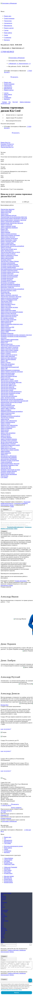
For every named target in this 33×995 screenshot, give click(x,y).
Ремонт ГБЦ (4, 229)
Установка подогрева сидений (9, 275)
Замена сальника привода (8, 426)
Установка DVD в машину (8, 281)
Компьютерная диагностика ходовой (11, 402)
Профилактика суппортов (8, 443)
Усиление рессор (5, 434)
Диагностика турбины (7, 394)
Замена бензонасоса (6, 302)
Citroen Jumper (8, 859)
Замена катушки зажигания (8, 358)
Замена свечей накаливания (9, 474)
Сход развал (4, 477)
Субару (3, 917)
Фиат (2, 940)
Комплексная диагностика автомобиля (12, 399)
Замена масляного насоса (8, 304)
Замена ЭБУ (4, 368)
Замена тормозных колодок (8, 215)
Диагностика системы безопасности (11, 391)
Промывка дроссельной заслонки (10, 469)
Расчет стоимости (16, 807)
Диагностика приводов (7, 387)
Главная (4, 102)
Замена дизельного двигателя (9, 295)
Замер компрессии (6, 322)
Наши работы (8, 32)
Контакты (7, 40)
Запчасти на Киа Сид (7, 145)
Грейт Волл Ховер (6, 893)
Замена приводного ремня (8, 310)
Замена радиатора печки (8, 413)
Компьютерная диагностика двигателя (12, 223)
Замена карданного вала (8, 373)
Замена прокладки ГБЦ (7, 327)
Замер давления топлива (8, 397)
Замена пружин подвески (8, 253)
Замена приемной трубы (8, 405)
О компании (7, 37)
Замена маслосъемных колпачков (10, 235)
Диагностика (8, 21)
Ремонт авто (7, 16)
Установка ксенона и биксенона (10, 266)
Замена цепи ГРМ (6, 212)
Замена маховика (5, 309)
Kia (10, 102)
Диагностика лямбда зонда (8, 385)
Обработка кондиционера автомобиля (12, 411)
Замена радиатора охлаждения (9, 298)
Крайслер (3, 897)
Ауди (2, 922)
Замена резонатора (6, 404)
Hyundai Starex (8, 873)
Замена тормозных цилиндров (9, 348)
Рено (2, 913)
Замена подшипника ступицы (9, 255)
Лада (2, 925)
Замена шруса (5, 230)
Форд (2, 924)
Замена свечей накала (7, 321)
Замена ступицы (5, 423)
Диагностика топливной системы (10, 393)
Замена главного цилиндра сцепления (12, 371)
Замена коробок (5, 451)
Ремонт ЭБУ (4, 361)
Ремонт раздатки (5, 377)
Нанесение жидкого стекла (8, 290)
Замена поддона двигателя (8, 313)
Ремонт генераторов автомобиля (10, 221)
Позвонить (13, 77)
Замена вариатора (6, 453)
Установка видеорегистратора (9, 264)
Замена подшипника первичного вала (12, 324)
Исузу (2, 904)
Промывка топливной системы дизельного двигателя (16, 335)
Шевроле (3, 896)
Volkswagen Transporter (10, 867)
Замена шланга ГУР (6, 341)
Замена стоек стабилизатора (9, 420)
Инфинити (4, 902)
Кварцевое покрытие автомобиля (10, 286)
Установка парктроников (8, 263)
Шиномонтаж (8, 25)
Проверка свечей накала (8, 472)
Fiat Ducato (7, 868)
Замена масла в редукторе (8, 448)
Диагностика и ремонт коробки (10, 449)
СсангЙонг (4, 916)
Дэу (2, 901)
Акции (6, 35)
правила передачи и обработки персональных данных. (13, 950)
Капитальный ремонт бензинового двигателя (14, 218)
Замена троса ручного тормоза (9, 350)
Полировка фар (5, 292)
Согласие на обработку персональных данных (17, 889)
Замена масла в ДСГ (6, 446)
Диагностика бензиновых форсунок (11, 382)
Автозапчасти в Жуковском (8, 456)
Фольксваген (4, 910)
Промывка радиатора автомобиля (10, 416)
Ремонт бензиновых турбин (9, 240)
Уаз (2, 939)
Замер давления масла (7, 250)
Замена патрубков (6, 305)
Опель (2, 934)
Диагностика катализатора (8, 388)
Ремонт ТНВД (5, 332)
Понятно (16, 992)
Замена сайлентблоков (7, 256)
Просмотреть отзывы (7, 585)
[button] (3, 705)
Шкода (3, 914)
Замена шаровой (5, 232)
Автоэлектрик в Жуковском (9, 459)
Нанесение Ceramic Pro (7, 287)
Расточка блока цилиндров (8, 319)
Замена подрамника (6, 428)
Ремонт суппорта (6, 353)
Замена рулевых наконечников (9, 339)
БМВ (2, 894)
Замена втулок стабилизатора (9, 425)
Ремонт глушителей (6, 224)
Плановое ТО (5, 815)
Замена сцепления (6, 247)
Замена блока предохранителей (10, 367)
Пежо (2, 936)
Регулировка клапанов (7, 318)
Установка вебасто (6, 260)
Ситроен (3, 899)
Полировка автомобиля (7, 282)
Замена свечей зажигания (8, 244)
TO (5, 838)
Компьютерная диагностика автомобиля (12, 246)
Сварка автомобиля (6, 462)
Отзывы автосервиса (21, 581)
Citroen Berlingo (8, 858)
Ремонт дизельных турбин (8, 241)
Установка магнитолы (7, 278)
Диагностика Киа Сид (7, 147)
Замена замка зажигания (8, 356)
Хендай (3, 933)
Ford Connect (7, 870)
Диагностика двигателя (7, 209)
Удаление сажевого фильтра (9, 471)
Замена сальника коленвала (8, 233)
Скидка (6, 30)
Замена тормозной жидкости (9, 354)
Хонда (2, 942)
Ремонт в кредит (9, 28)
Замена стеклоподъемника (8, 359)
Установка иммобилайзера (8, 267)
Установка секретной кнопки (9, 270)
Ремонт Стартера (5, 362)
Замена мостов (5, 419)
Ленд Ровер (4, 911)
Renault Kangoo (8, 882)
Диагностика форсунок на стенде (10, 252)
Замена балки (4, 431)
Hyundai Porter (8, 863)
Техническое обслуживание (9, 457)
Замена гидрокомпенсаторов (9, 299)
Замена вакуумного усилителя (9, 347)
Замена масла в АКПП (7, 379)
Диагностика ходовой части (9, 249)
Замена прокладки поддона (8, 316)
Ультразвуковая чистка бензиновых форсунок (14, 217)
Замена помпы (5, 325)
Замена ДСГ (4, 454)
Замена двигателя (6, 293)
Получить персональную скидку (13, 846)
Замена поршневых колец (8, 330)
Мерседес (3, 928)
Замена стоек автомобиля (8, 433)
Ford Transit (7, 872)
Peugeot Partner (8, 881)
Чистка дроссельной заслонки (9, 442)
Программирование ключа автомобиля (12, 269)
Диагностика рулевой (7, 390)
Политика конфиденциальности (16, 887)
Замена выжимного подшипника (10, 370)
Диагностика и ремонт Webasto (10, 261)
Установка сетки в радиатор (9, 440)
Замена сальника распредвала (9, 238)
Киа (2, 905)
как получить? (6, 729)
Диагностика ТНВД (6, 301)
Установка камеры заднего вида (10, 272)
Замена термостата (6, 414)
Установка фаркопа (6, 437)
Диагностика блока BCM (8, 384)
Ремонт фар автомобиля (7, 364)
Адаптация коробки (6, 365)
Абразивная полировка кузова (9, 465)
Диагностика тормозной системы (10, 345)
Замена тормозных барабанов (9, 227)
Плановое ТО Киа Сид (7, 144)
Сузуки (3, 919)
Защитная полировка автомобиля (10, 284)
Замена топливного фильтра (9, 439)
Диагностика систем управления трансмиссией (14, 400)
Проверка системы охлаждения (10, 460)
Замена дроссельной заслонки (9, 307)
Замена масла (4, 214)
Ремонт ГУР (4, 342)
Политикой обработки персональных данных (11, 989)
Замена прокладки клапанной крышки (12, 312)
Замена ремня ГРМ (6, 210)
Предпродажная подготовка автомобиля (12, 289)
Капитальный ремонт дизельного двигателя (13, 220)
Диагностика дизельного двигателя (11, 296)
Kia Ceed (15, 102)
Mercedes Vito (8, 877)
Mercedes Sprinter (9, 876)
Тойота (3, 937)
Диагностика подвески (7, 417)
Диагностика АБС (6, 468)
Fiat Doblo (7, 861)
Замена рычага (5, 430)
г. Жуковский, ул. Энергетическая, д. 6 (19, 63)
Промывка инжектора (7, 333)
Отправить (4, 531)
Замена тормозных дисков (8, 226)
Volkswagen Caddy (9, 864)
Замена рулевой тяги (7, 344)
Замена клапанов (5, 328)
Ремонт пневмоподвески (8, 422)
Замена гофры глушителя (8, 408)
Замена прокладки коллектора (9, 315)
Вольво (3, 907)
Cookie (12, 506)
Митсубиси (4, 930)
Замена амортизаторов (7, 258)
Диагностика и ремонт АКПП (9, 381)
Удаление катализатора (7, 407)
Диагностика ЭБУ (6, 466)
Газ (2, 908)
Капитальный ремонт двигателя (10, 463)
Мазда (2, 927)
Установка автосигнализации (9, 276)
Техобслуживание (9, 18)
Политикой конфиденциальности (15, 527)
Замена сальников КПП (7, 374)
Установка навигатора (7, 273)
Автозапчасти (8, 23)
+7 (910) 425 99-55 (7, 51)
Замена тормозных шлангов (9, 351)
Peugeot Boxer (8, 879)
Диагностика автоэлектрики (9, 396)
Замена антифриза (6, 410)
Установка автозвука (7, 279)
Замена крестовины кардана (9, 376)
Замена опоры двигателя (8, 237)
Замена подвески (5, 436)
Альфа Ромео (4, 920)
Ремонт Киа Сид (5, 142)
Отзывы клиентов (6, 818)
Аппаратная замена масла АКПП (10, 445)
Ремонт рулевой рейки (7, 243)
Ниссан (3, 931)
